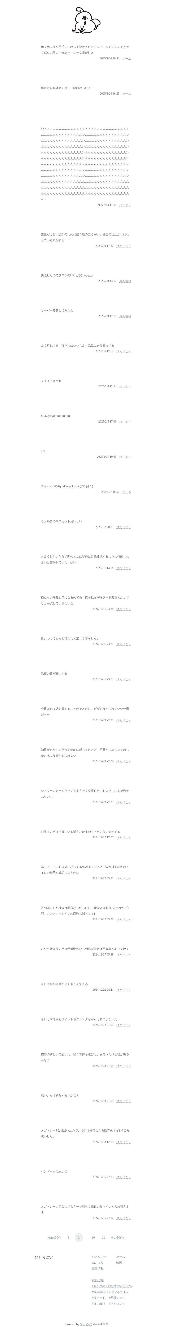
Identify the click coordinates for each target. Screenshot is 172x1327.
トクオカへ (118, 1303)
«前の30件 (54, 1237)
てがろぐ (86, 1324)
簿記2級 (99, 1280)
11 (103, 1237)
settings (107, 1324)
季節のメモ (118, 1297)
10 (93, 1237)
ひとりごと (44, 1257)
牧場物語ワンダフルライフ (111, 1292)
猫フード (99, 1297)
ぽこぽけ (99, 1303)
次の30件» (118, 1237)
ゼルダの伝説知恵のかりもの (113, 1286)
